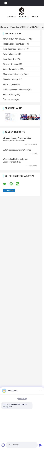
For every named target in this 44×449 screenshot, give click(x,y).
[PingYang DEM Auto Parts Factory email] (6, 184)
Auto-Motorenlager (11, 69)
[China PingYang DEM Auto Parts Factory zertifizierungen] (10, 117)
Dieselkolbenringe (10, 79)
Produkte (23, 17)
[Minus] (40, 390)
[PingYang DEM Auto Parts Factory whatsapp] (13, 184)
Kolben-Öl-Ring (9, 94)
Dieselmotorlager (10, 64)
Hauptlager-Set (9, 59)
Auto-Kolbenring (10, 54)
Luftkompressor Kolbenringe (15, 89)
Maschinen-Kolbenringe (13, 74)
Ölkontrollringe (9, 99)
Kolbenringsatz (9, 84)
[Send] (41, 445)
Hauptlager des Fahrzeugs (14, 49)
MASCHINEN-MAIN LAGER (29, 27)
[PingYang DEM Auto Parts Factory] (22, 11)
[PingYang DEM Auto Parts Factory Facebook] (6, 3)
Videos (35, 17)
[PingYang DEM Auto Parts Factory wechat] (19, 184)
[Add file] (3, 445)
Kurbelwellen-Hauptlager (13, 44)
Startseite (4, 27)
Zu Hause (11, 17)
